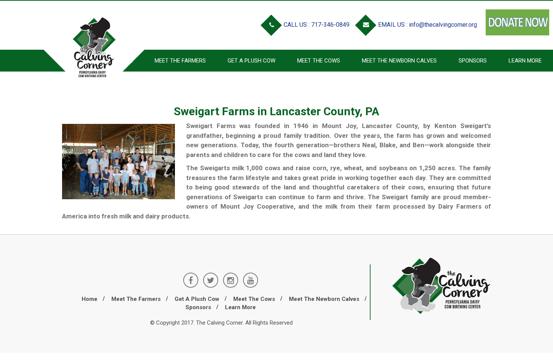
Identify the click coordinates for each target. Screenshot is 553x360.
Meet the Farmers (136, 299)
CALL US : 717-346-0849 (315, 24)
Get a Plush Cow (251, 60)
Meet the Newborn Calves (399, 60)
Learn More (525, 60)
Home (89, 299)
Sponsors (473, 60)
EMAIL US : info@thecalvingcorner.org (427, 24)
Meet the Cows (318, 60)
